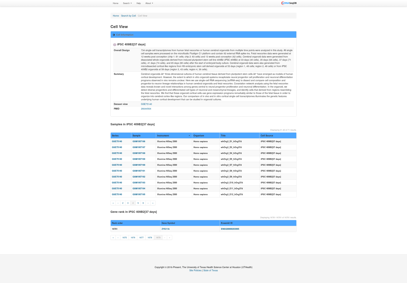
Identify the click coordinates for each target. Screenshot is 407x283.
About (148, 3)
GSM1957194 (139, 188)
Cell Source (267, 135)
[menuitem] (115, 3)
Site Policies (195, 270)
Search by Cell (128, 15)
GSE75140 (146, 104)
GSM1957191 (139, 170)
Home (115, 3)
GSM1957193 (139, 182)
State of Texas (210, 270)
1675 (124, 237)
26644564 (146, 108)
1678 (150, 237)
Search (126, 3)
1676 (133, 237)
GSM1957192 (139, 176)
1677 (141, 237)
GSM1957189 (139, 158)
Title (223, 135)
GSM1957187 (139, 147)
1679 (158, 237)
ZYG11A (165, 228)
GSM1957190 (139, 164)
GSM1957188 (139, 153)
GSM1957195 (139, 194)
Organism (198, 135)
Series (115, 135)
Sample (137, 135)
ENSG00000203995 (230, 228)
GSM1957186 (139, 141)
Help (139, 3)
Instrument (163, 135)
